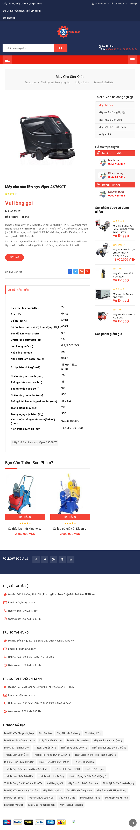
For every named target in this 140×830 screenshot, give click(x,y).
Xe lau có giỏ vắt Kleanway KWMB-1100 (80, 528)
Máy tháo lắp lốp (52, 790)
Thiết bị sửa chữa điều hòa (18, 776)
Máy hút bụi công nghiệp (112, 112)
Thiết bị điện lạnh (94, 769)
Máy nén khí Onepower (79, 790)
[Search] (60, 48)
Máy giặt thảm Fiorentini (41, 804)
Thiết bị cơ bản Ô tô (45, 747)
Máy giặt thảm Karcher (17, 747)
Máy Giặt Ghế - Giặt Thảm (112, 127)
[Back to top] (133, 823)
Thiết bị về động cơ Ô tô (74, 747)
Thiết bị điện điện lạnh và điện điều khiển (26, 769)
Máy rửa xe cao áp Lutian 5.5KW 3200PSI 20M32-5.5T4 (123, 229)
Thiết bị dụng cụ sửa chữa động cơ (88, 776)
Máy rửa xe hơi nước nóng (111, 790)
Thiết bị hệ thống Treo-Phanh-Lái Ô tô (95, 754)
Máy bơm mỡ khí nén (116, 797)
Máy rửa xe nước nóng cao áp (21, 790)
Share (70, 273)
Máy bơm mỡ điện (14, 804)
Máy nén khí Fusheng (68, 733)
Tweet (75, 273)
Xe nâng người (55, 783)
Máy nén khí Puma (90, 797)
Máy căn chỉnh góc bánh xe (83, 783)
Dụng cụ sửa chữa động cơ (19, 762)
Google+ (81, 273)
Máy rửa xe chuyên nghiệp (19, 733)
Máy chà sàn (106, 105)
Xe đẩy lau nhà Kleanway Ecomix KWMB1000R (39, 528)
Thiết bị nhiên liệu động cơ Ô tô (109, 747)
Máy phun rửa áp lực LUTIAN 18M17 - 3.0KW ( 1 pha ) (124, 252)
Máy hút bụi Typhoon (71, 804)
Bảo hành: (11, 216)
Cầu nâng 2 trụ (67, 797)
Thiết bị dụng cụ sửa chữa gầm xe (23, 783)
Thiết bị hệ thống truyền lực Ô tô (51, 754)
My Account (100, 4)
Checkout (119, 4)
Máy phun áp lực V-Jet (41, 797)
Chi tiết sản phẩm (18, 289)
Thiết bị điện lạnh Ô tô (16, 754)
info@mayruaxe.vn (22, 602)
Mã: (7, 211)
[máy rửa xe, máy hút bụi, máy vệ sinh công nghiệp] (70, 31)
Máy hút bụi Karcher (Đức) (108, 740)
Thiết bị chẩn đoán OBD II (66, 769)
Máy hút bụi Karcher (78, 740)
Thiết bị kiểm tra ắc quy (51, 776)
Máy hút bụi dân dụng (110, 119)
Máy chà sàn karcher (50, 740)
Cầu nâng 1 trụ (93, 733)
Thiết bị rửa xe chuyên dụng (118, 783)
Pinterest (87, 273)
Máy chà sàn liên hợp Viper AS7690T (34, 442)
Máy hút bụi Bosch (14, 797)
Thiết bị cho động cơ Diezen (54, 762)
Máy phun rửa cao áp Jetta (19, 740)
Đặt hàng (14, 257)
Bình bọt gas (45, 733)
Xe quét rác (105, 134)
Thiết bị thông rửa (84, 762)
